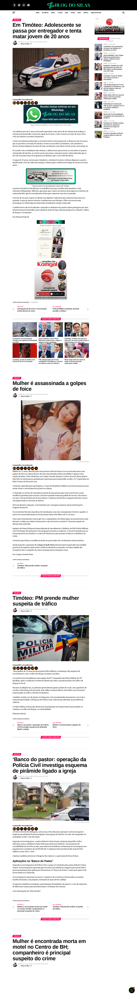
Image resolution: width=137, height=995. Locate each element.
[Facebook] (14, 102)
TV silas (60, 13)
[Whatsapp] (21, 102)
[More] (36, 102)
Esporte (86, 13)
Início (37, 13)
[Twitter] (18, 102)
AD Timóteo (45, 13)
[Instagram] (25, 102)
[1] (131, 991)
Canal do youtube (96, 13)
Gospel (53, 13)
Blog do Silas (25, 44)
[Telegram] (32, 102)
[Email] (29, 102)
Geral (66, 13)
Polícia (73, 13)
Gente (79, 13)
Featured (34, 302)
